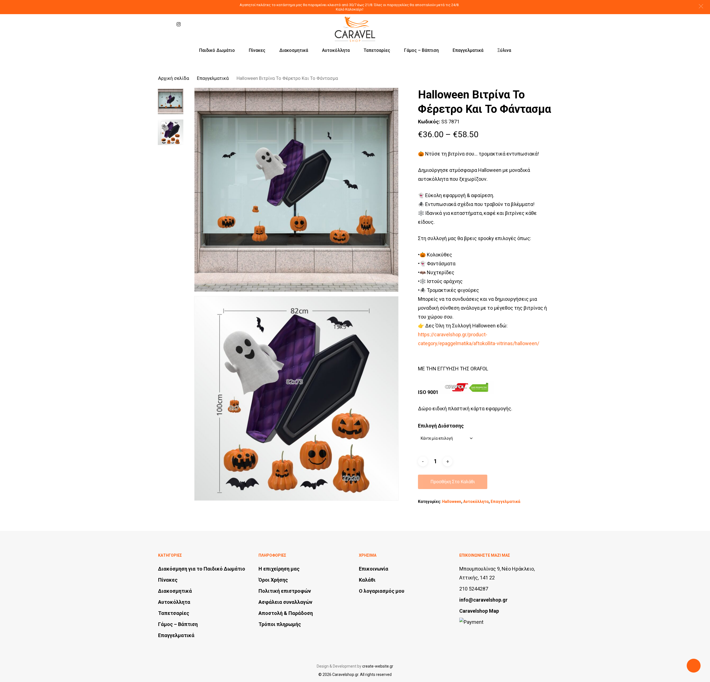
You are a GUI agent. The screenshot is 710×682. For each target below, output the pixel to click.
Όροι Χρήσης (273, 580)
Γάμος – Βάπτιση (178, 624)
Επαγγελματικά (213, 78)
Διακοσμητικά (175, 591)
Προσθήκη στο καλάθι (452, 481)
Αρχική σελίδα (173, 78)
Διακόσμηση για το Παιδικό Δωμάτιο (201, 569)
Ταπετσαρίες (173, 613)
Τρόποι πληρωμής (279, 624)
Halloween (451, 501)
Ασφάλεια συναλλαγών (285, 602)
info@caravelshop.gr (483, 600)
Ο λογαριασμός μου (381, 591)
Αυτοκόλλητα (476, 501)
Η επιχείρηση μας (279, 569)
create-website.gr (377, 666)
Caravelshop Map (479, 611)
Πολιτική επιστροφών (284, 591)
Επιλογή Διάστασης (441, 426)
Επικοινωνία (373, 569)
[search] (520, 24)
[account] (534, 24)
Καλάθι (367, 580)
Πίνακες (168, 580)
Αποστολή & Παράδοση (285, 613)
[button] (701, 6)
